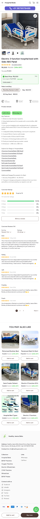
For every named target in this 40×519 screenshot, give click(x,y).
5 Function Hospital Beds (9, 156)
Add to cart (10, 515)
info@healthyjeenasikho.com (18, 449)
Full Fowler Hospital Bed (8, 163)
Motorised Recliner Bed (8, 161)
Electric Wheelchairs (8, 467)
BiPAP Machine (6, 461)
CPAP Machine (6, 470)
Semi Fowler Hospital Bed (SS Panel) (12, 165)
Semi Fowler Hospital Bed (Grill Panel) (12, 168)
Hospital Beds (6, 457)
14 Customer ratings (16, 64)
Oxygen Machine (7, 464)
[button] (2, 3)
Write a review (20, 219)
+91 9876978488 (21, 8)
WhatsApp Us (17, 113)
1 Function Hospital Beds (8, 158)
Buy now (30, 515)
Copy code (19, 79)
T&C (36, 76)
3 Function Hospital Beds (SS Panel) (12, 153)
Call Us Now (6, 113)
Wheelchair (5, 473)
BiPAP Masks (5, 476)
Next (35, 311)
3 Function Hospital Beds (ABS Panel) (12, 151)
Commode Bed (6, 170)
